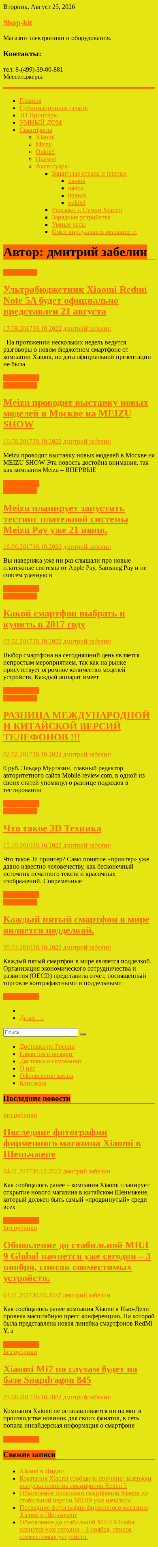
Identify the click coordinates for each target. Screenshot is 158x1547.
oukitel (76, 202)
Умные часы (69, 224)
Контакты (33, 1083)
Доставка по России (47, 1046)
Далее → (31, 1017)
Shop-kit (17, 22)
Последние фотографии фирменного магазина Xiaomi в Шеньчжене (72, 1143)
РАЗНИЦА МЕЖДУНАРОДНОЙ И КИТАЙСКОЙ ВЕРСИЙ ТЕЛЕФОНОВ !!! (76, 726)
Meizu (44, 144)
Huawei (46, 158)
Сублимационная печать (53, 107)
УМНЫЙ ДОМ (40, 122)
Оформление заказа (46, 1075)
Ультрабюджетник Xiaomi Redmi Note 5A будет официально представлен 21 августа (75, 300)
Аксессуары (52, 166)
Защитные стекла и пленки (89, 173)
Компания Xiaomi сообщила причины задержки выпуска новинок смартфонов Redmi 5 (85, 1482)
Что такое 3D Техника (52, 828)
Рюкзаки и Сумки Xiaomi (87, 209)
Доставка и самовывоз (50, 1061)
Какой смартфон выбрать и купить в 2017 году (64, 618)
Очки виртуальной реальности (94, 231)
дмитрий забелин (87, 328)
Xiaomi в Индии (41, 1471)
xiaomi (76, 180)
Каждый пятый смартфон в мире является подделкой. (76, 924)
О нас (27, 1068)
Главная (30, 100)
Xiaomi (45, 137)
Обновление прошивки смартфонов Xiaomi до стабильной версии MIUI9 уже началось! (83, 1497)
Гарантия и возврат (46, 1053)
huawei (77, 195)
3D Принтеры (38, 115)
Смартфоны (35, 129)
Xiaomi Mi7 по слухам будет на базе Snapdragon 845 (70, 1374)
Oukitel (45, 151)
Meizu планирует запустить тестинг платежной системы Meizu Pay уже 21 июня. (65, 519)
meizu (75, 188)
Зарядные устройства (81, 217)
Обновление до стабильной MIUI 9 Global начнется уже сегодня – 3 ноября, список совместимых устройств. (77, 1261)
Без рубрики (20, 272)
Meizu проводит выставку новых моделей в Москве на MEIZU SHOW (75, 413)
